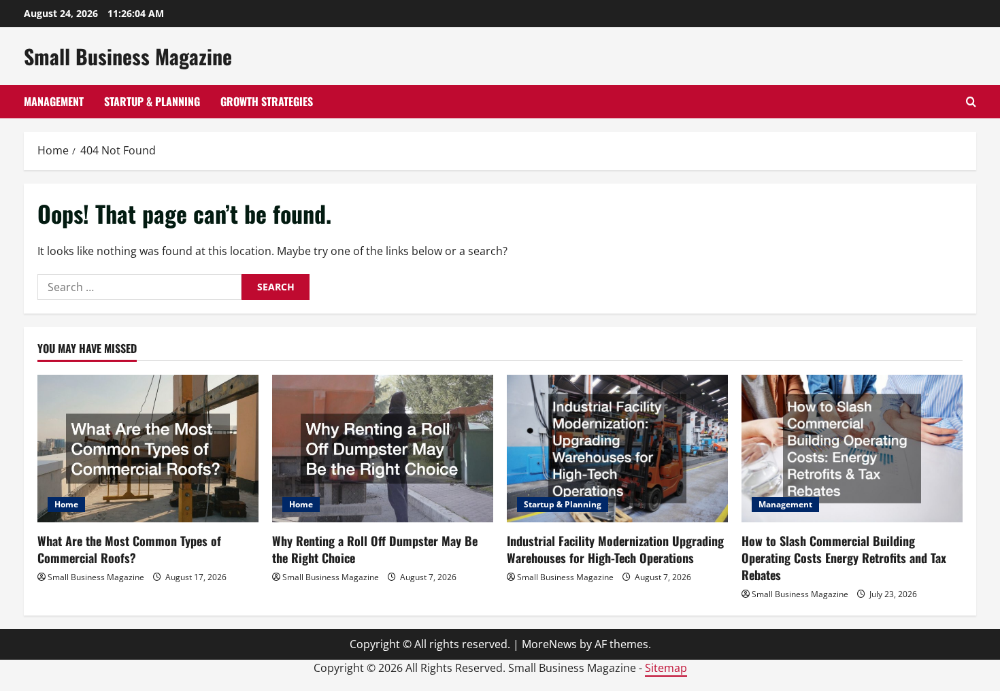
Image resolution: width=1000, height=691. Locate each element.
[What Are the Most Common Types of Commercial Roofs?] (148, 448)
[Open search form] (971, 101)
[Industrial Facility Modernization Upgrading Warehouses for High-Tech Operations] (617, 448)
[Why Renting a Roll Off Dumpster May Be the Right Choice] (382, 448)
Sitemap (666, 667)
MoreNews (549, 644)
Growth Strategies (266, 101)
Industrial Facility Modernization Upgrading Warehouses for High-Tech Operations (615, 549)
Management (54, 101)
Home (66, 504)
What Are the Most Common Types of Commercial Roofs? (129, 549)
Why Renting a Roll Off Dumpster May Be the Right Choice (375, 549)
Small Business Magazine (128, 56)
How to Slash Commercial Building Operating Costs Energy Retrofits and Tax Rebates (843, 558)
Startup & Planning (152, 101)
